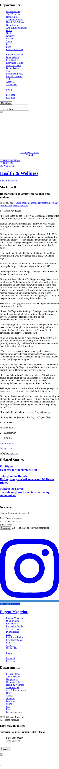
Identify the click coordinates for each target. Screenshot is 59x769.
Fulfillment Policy (14, 73)
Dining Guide (12, 57)
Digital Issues (12, 68)
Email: (3, 524)
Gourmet (10, 36)
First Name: (5, 518)
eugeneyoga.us (7, 443)
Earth (8, 46)
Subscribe (5, 749)
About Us (10, 82)
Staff (8, 79)
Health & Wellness (15, 22)
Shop (8, 71)
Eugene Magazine (14, 54)
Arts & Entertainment (16, 27)
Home (9, 30)
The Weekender (13, 14)
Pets (8, 44)
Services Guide (13, 65)
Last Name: (5, 521)
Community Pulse (14, 19)
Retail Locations (14, 76)
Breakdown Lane (14, 49)
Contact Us (11, 84)
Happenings (12, 17)
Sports (9, 41)
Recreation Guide (14, 62)
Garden (9, 33)
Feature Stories (13, 11)
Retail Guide (12, 60)
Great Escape (12, 25)
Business (10, 38)
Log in (9, 89)
